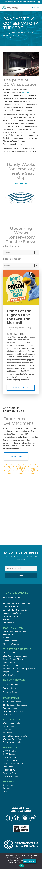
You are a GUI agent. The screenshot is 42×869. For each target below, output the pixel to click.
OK (21, 866)
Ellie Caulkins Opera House (15, 656)
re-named (26, 92)
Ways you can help (11, 723)
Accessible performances (14, 613)
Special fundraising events (15, 736)
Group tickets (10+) (11, 607)
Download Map (21, 183)
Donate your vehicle (12, 742)
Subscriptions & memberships (16, 604)
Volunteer (7, 733)
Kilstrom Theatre (10, 665)
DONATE (16, 2)
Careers (6, 788)
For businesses (10, 619)
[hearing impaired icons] (9, 469)
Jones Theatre (9, 662)
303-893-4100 (21, 811)
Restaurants (8, 634)
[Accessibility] (33, 469)
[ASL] (21, 469)
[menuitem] (9, 1)
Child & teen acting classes (15, 705)
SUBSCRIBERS (31, 2)
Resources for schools (13, 711)
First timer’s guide (11, 644)
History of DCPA (10, 770)
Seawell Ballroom (11, 688)
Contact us (8, 785)
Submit (21, 575)
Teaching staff (9, 714)
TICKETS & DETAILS (20, 388)
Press (5, 791)
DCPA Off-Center (10, 760)
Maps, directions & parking (15, 631)
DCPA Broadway (10, 751)
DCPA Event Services (12, 684)
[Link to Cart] (38, 2)
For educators (9, 623)
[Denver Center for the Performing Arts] (21, 844)
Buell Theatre (9, 653)
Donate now (8, 726)
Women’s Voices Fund (13, 739)
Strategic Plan (9, 773)
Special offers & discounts (15, 610)
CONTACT (23, 2)
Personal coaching (11, 708)
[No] (39, 861)
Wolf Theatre (9, 675)
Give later (7, 729)
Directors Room (10, 692)
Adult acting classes (12, 702)
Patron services (10, 641)
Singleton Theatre (11, 672)
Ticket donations (10, 616)
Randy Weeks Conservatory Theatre (19, 669)
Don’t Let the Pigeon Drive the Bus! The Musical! (19, 317)
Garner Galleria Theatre (13, 659)
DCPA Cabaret (9, 754)
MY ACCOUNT (9, 2)
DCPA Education (10, 757)
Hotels (6, 638)
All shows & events (11, 597)
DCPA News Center (11, 776)
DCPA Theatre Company (13, 763)
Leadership (8, 767)
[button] (33, 7)
